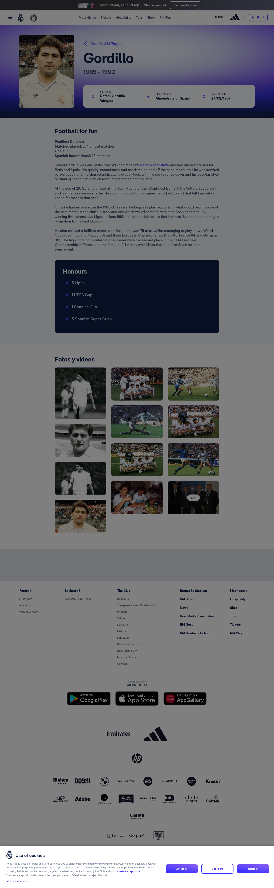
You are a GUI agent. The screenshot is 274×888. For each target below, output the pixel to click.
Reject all (253, 868)
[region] (137, 867)
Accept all (181, 868)
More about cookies (17, 881)
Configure (217, 868)
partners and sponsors (127, 871)
